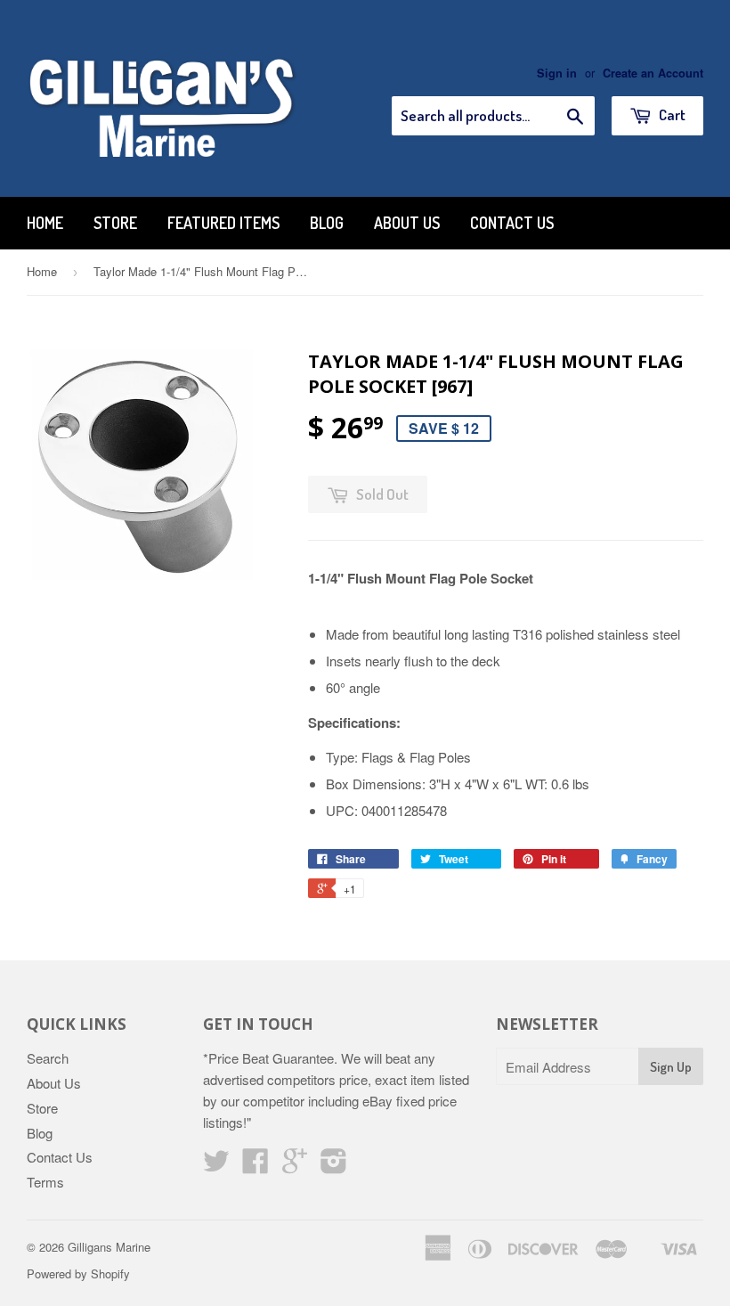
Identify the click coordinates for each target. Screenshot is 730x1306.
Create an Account (653, 73)
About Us (407, 223)
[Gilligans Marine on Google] (294, 1165)
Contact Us (512, 223)
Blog (327, 223)
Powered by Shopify (78, 1273)
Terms (45, 1181)
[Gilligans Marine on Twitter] (216, 1165)
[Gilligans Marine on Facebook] (255, 1165)
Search (48, 1058)
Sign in (557, 73)
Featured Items (223, 223)
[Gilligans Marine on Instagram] (333, 1165)
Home (45, 223)
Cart (670, 114)
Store (115, 223)
